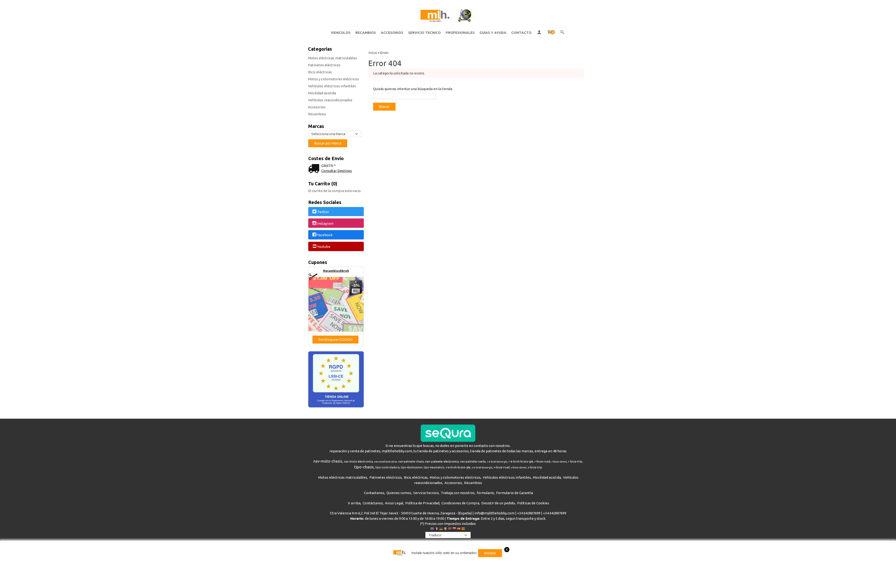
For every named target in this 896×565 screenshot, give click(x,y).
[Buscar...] (562, 33)
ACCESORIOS (392, 33)
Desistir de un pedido (498, 503)
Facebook (324, 235)
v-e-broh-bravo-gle (458, 467)
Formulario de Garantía (514, 493)
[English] (432, 529)
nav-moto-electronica (358, 461)
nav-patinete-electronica (442, 461)
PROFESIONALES (460, 33)
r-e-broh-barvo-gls (497, 461)
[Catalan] (463, 529)
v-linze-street (518, 467)
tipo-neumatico (434, 467)
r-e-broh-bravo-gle (521, 461)
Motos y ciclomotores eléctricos (333, 79)
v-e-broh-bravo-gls (482, 467)
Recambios (317, 114)
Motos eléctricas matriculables (332, 58)
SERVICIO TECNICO (424, 33)
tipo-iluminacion (411, 467)
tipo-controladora (387, 467)
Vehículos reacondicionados (330, 100)
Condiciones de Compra (460, 503)
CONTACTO (521, 33)
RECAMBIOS (365, 33)
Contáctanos (373, 503)
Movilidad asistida (322, 93)
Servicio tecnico (426, 493)
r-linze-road (542, 461)
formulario (485, 493)
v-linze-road (502, 467)
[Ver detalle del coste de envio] (314, 169)
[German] (441, 529)
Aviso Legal (394, 503)
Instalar (490, 553)
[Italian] (445, 529)
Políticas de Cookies (533, 503)
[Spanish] (459, 529)
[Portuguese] (450, 529)
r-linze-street (559, 461)
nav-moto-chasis (327, 461)
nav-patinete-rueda (473, 461)
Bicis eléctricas (320, 72)
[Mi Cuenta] (539, 33)
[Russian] (454, 529)
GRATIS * (328, 166)
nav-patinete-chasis (411, 461)
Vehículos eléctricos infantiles (332, 86)
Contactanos (374, 493)
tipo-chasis (364, 467)
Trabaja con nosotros (458, 493)
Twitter (323, 212)
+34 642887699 (528, 513)
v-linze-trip (535, 467)
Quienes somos (398, 493)
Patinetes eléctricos (324, 65)
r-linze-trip (575, 461)
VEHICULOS (340, 33)
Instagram (325, 223)
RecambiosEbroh (336, 270)
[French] (436, 529)
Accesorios (317, 107)
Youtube (323, 247)
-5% (356, 285)
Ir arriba (354, 503)
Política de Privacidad (422, 503)
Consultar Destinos (336, 171)
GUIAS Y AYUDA (493, 33)
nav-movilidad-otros (385, 461)
